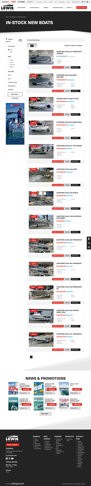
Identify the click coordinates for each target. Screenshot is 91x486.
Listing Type (11, 46)
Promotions (39, 2)
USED (11, 52)
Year (9, 79)
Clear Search (20, 40)
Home (7, 17)
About (45, 2)
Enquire (67, 67)
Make (9, 56)
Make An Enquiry (80, 464)
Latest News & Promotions (81, 453)
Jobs (56, 2)
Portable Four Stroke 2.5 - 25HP (59, 440)
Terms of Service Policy (37, 447)
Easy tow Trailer (49, 448)
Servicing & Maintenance (81, 447)
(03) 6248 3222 (12, 455)
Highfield (12, 67)
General (36, 436)
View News (44, 414)
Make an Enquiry (15, 141)
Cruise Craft (12, 64)
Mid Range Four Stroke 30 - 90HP (59, 445)
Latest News (62, 2)
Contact (50, 2)
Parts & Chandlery (80, 461)
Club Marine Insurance (81, 450)
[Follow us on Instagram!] (9, 459)
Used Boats (48, 449)
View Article (24, 393)
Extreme (11, 60)
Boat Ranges (47, 437)
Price (9, 75)
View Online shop (58, 7)
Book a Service (81, 7)
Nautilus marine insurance (80, 457)
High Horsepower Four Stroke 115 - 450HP (59, 451)
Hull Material (11, 86)
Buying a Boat (79, 437)
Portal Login (37, 444)
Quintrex (11, 62)
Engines (57, 436)
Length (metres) (12, 82)
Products (69, 436)
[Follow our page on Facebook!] (82, 2)
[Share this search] (28, 46)
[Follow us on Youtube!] (12, 459)
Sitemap (83, 484)
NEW (11, 49)
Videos (68, 2)
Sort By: (73, 45)
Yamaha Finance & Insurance (80, 443)
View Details (75, 67)
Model (10, 71)
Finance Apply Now (58, 67)
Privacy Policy (37, 445)
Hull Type (10, 89)
